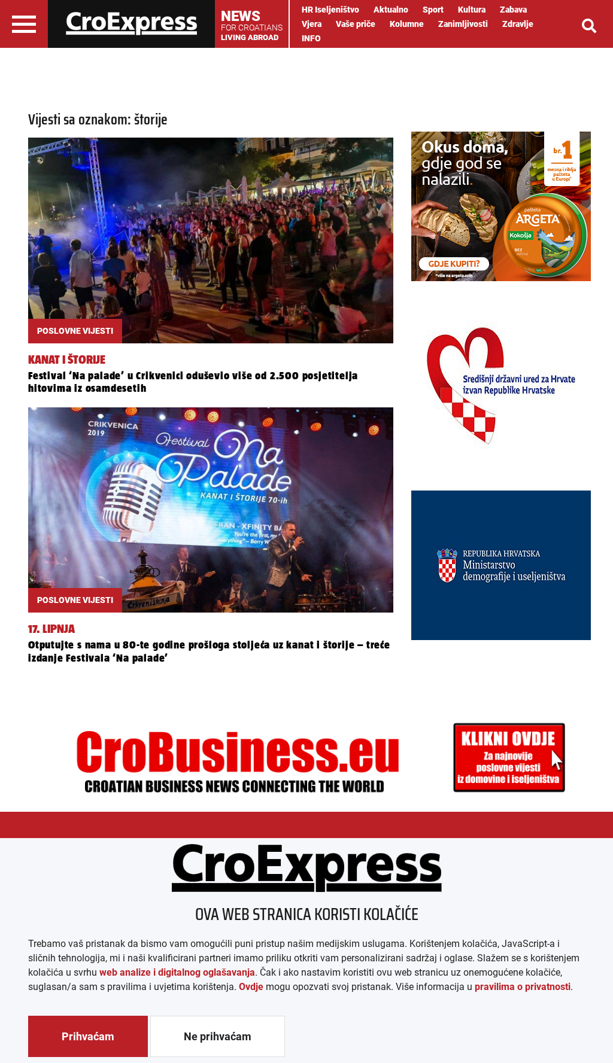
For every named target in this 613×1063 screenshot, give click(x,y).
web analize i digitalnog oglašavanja (177, 972)
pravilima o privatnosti (522, 986)
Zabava (513, 9)
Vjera (311, 24)
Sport (433, 9)
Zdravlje (517, 24)
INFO (311, 38)
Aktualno (391, 9)
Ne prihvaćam (217, 1036)
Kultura (471, 9)
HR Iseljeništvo (330, 9)
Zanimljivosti (463, 24)
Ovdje (251, 986)
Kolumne (407, 24)
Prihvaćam (88, 1036)
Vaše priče (355, 24)
